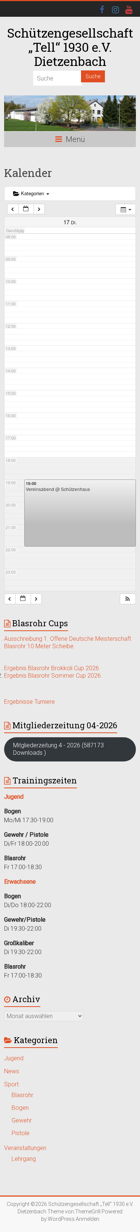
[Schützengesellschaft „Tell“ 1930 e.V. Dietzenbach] (70, 113)
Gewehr (22, 1120)
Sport (11, 1084)
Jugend (14, 1058)
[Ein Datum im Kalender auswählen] (26, 209)
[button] (127, 599)
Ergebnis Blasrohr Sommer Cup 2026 (52, 675)
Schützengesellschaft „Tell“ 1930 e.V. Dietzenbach (70, 46)
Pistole (20, 1133)
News (11, 1071)
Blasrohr (22, 1095)
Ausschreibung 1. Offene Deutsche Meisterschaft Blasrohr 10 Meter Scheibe (67, 642)
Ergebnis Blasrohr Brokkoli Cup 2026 (51, 668)
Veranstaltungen (25, 1148)
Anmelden (87, 1219)
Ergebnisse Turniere (29, 701)
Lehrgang (24, 1158)
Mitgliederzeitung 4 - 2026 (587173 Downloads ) (58, 749)
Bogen (20, 1107)
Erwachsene (20, 881)
